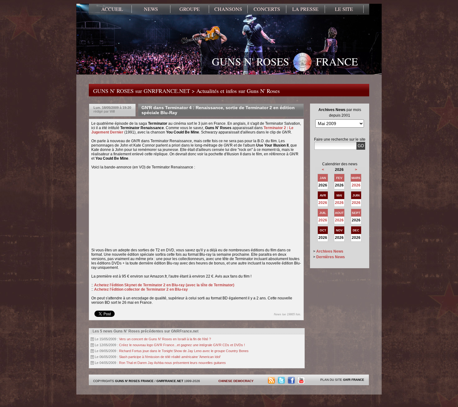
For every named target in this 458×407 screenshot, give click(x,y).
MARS (355, 178)
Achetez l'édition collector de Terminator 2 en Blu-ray (141, 289)
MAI (339, 195)
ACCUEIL (112, 9)
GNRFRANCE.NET (169, 381)
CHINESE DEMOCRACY (236, 381)
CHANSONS (228, 9)
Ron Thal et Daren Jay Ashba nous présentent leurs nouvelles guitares (172, 363)
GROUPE (189, 9)
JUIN (356, 195)
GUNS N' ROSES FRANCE (285, 61)
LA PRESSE (305, 9)
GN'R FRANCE (353, 379)
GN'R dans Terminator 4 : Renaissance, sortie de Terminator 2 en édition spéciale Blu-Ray (218, 110)
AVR (323, 195)
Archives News (329, 251)
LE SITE (344, 9)
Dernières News (330, 257)
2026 (356, 185)
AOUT (339, 213)
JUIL (322, 213)
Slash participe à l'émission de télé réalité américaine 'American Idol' (170, 357)
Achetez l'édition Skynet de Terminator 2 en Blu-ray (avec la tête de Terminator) (164, 285)
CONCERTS (267, 9)
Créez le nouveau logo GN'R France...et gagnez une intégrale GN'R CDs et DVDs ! (182, 345)
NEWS (151, 9)
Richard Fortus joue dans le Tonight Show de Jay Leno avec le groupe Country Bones (184, 351)
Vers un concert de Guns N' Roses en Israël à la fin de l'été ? (165, 339)
